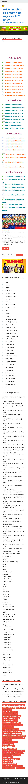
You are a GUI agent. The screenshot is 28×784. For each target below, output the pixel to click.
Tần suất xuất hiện (11, 361)
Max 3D (8, 310)
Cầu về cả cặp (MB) (11, 333)
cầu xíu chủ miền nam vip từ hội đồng (12, 551)
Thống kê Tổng (10, 358)
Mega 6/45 (6, 594)
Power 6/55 (6, 591)
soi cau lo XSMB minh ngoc (8, 746)
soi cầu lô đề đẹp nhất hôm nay (9, 763)
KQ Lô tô (5, 652)
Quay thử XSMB (10, 376)
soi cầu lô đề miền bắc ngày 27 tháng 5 (11, 759)
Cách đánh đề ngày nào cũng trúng (10, 714)
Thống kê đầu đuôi (11, 339)
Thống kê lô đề (5, 230)
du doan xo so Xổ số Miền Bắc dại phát (11, 718)
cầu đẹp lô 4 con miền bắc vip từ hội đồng (14, 445)
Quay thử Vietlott (10, 384)
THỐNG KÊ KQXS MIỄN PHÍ (10, 561)
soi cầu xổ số (20, 765)
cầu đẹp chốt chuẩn (16, 716)
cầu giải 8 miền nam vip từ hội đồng (12, 548)
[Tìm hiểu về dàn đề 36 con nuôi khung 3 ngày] (14, 222)
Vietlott (5, 584)
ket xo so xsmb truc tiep (8, 727)
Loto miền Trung (10, 373)
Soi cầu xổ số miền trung (9, 490)
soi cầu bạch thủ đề (7, 752)
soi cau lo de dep (21, 735)
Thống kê (8, 316)
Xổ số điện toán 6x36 (11, 319)
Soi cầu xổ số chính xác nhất (9, 768)
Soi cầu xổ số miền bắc (8, 401)
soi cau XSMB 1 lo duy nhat (8, 750)
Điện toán (5, 602)
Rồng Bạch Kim (6, 735)
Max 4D (8, 313)
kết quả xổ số (5, 731)
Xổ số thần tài (9, 324)
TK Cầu (4, 612)
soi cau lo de (13, 735)
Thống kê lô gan (10, 341)
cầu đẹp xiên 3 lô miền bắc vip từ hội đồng (13, 694)
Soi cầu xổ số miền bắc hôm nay (11, 452)
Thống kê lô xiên (10, 344)
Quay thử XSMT (10, 381)
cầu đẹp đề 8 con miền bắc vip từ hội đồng (13, 689)
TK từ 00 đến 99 (10, 364)
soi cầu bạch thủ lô (20, 750)
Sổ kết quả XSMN (10, 296)
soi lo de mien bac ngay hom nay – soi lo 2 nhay (12, 14)
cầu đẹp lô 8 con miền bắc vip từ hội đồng (14, 450)
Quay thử (5, 662)
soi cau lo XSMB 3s (7, 739)
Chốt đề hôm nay (7, 556)
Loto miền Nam (10, 370)
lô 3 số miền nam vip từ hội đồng (11, 553)
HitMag (17, 782)
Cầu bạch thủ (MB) (11, 327)
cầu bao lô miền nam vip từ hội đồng (12, 526)
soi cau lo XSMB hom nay (8, 744)
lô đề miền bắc (21, 731)
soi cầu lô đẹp (17, 755)
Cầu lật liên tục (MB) (11, 330)
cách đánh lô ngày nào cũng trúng (10, 711)
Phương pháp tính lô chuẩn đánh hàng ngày (12, 733)
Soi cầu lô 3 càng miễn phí (18, 752)
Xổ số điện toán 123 (11, 322)
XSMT (7, 287)
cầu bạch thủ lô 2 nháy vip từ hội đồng (13, 403)
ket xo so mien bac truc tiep (8, 724)
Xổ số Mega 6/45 (10, 305)
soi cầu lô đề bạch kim (7, 757)
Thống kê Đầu (9, 350)
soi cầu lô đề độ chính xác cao (9, 765)
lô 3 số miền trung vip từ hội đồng (12, 521)
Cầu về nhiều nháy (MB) (12, 336)
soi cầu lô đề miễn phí (7, 761)
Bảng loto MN (7, 657)
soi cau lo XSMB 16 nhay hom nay (10, 742)
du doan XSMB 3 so (7, 722)
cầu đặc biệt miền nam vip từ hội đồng (13, 528)
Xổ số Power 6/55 (10, 307)
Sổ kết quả (5, 574)
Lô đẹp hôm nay (13, 731)
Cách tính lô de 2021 (20, 707)
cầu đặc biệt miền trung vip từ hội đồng (13, 494)
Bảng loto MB (6, 660)
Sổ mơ (7, 387)
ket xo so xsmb (19, 724)
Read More (5, 248)
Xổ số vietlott (9, 302)
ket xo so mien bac (16, 722)
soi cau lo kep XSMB (19, 737)
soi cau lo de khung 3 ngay (8, 737)
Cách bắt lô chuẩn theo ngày (9, 707)
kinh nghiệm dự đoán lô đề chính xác (10, 729)
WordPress (10, 782)
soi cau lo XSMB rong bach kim (9, 748)
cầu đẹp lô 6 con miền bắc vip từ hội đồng (14, 447)
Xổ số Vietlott (6, 596)
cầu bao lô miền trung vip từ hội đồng (12, 492)
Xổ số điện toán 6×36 (8, 609)
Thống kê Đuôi (10, 353)
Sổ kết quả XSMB (10, 293)
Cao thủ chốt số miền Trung (18, 705)
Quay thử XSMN (10, 378)
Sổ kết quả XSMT (10, 299)
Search (19, 255)
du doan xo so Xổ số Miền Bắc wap (10, 720)
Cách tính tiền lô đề (7, 709)
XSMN (7, 285)
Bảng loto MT (6, 654)
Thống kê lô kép (10, 347)
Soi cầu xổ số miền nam (8, 524)
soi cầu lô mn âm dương (8, 755)
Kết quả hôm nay (10, 290)
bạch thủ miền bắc (6, 705)
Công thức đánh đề (7, 716)
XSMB (7, 282)
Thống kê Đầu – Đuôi (11, 356)
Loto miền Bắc (9, 367)
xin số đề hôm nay (20, 768)
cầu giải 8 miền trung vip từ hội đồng (12, 518)
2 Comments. (10, 238)
